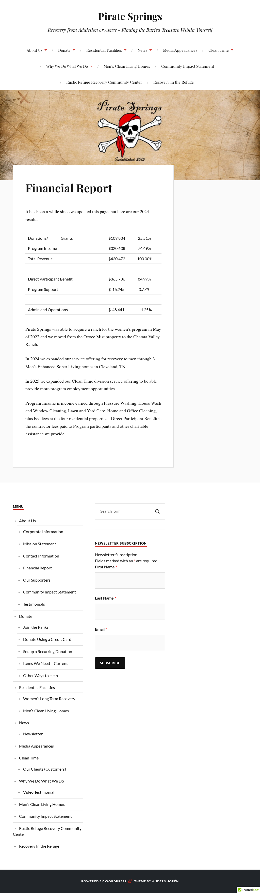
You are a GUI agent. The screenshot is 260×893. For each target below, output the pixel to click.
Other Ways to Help (40, 675)
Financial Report (68, 187)
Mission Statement (39, 543)
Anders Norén (165, 881)
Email (101, 629)
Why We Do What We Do (67, 66)
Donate (64, 50)
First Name (106, 566)
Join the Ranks (35, 627)
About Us (34, 50)
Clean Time (218, 50)
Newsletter (33, 733)
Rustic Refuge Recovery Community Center (104, 82)
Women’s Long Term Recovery (49, 698)
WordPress (115, 881)
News (142, 50)
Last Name (105, 598)
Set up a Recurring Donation (47, 651)
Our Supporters (37, 580)
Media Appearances (180, 50)
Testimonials (34, 604)
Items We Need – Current (45, 663)
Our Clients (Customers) (44, 769)
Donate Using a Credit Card (47, 639)
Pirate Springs (130, 16)
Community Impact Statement (187, 66)
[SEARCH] (157, 511)
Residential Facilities (104, 50)
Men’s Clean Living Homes (127, 66)
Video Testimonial (38, 792)
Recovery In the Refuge (173, 82)
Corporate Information (43, 531)
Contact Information (41, 555)
